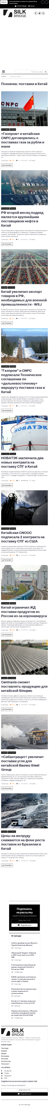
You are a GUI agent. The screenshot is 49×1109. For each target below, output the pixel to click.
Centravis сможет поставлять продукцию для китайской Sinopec (24, 686)
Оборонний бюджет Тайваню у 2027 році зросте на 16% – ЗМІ (23, 955)
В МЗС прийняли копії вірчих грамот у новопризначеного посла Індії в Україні (23, 979)
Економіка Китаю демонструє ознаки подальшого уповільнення (24, 991)
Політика (11, 287)
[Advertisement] (24, 42)
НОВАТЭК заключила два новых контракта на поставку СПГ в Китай (22, 462)
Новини (3, 76)
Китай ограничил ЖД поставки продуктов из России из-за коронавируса (24, 612)
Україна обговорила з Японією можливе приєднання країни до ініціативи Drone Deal (24, 1013)
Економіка (5, 129)
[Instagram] (43, 13)
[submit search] (45, 72)
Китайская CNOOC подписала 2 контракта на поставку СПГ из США (23, 537)
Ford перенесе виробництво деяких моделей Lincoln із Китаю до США (23, 967)
